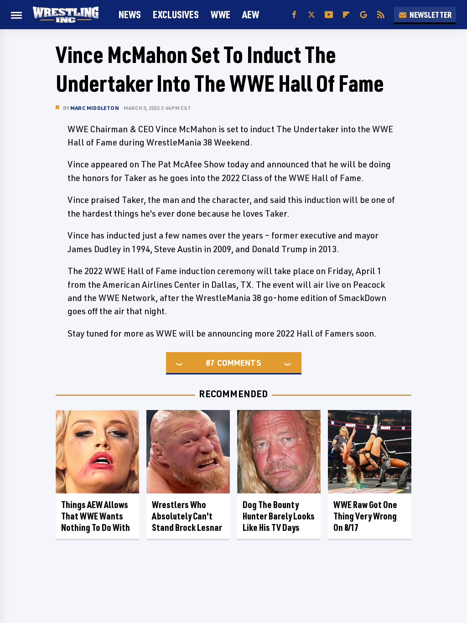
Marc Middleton (94, 107)
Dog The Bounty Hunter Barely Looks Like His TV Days (279, 516)
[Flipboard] (346, 15)
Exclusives (176, 14)
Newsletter (430, 15)
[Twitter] (311, 15)
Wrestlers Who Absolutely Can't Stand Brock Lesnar (187, 516)
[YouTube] (329, 15)
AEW (250, 14)
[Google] (363, 15)
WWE (220, 14)
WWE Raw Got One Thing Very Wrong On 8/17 (365, 516)
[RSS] (381, 15)
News (130, 14)
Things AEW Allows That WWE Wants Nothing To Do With (95, 516)
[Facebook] (294, 15)
